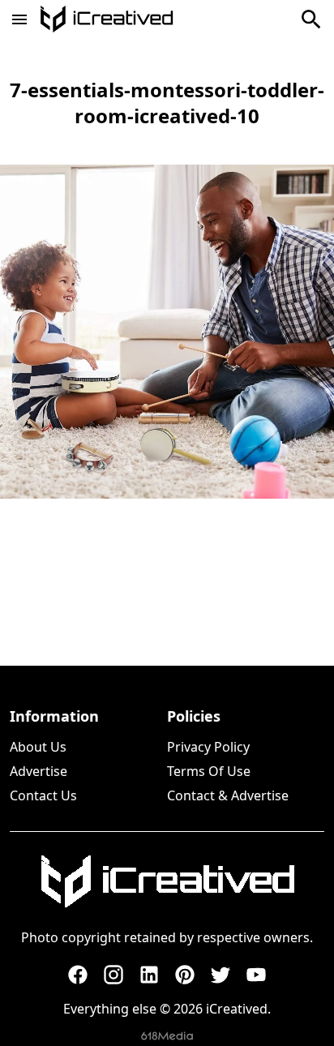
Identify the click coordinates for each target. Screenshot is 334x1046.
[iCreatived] (167, 881)
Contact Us (43, 795)
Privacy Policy (208, 747)
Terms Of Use (208, 771)
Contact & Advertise (228, 795)
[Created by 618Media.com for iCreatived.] (167, 1035)
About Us (38, 747)
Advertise (38, 771)
